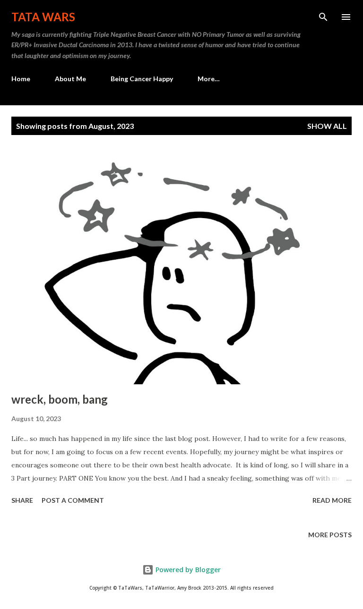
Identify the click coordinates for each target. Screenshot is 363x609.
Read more (332, 500)
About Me (70, 79)
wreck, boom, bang (59, 399)
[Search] (323, 17)
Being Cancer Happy (142, 79)
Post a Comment (73, 500)
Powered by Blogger (187, 569)
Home (20, 79)
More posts (330, 535)
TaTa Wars (43, 17)
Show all (327, 125)
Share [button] (22, 500)
